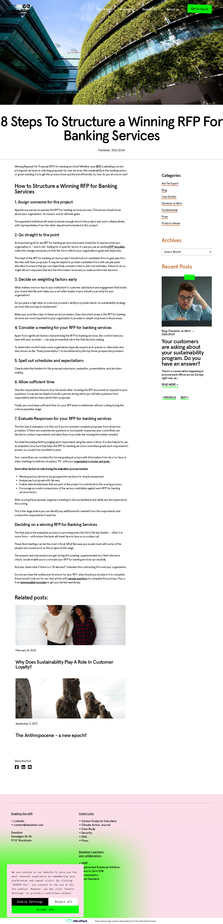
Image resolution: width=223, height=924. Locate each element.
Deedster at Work (172, 203)
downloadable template (33, 582)
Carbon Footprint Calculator (99, 821)
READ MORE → (170, 384)
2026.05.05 (168, 334)
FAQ (84, 836)
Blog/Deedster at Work (176, 331)
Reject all (63, 901)
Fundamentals (170, 210)
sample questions (77, 578)
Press (165, 216)
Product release (171, 223)
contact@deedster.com (29, 825)
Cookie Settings (30, 901)
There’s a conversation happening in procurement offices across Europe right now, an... (182, 375)
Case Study (88, 829)
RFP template (117, 246)
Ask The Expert (170, 183)
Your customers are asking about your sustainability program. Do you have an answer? (183, 353)
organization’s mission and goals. (92, 461)
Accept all (45, 909)
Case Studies (169, 196)
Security (87, 832)
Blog (164, 190)
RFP (98, 166)
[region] (45, 890)
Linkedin (19, 821)
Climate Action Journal (96, 825)
